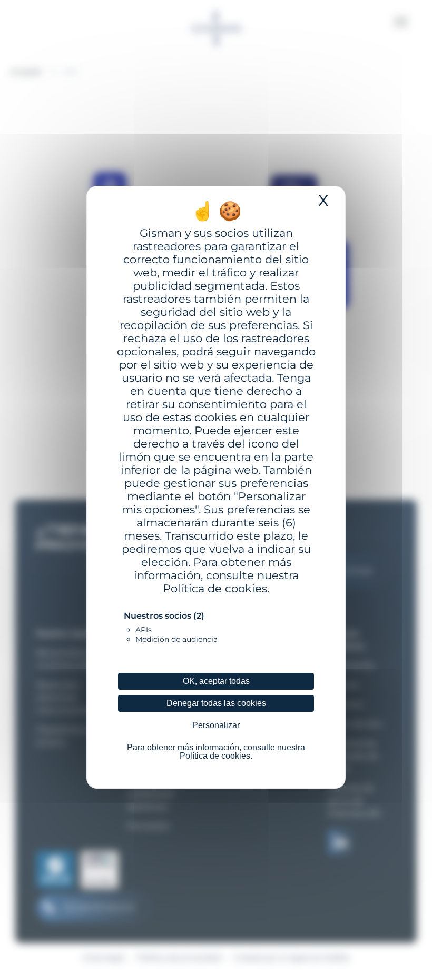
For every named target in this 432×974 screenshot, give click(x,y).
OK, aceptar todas (216, 681)
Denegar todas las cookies (216, 703)
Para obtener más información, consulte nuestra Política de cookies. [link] (216, 751)
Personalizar (216, 725)
